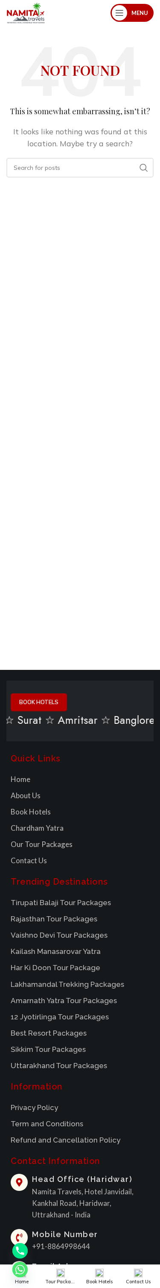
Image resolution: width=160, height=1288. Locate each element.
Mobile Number (65, 1234)
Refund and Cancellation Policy (65, 1140)
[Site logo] (25, 12)
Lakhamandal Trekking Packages (67, 984)
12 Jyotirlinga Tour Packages (60, 1017)
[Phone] (20, 1250)
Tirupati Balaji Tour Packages (61, 902)
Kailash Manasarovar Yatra (56, 951)
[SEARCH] (144, 168)
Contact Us (29, 860)
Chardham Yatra (37, 827)
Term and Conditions (47, 1123)
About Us (26, 795)
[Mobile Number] (19, 1237)
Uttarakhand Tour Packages (59, 1065)
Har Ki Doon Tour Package (55, 967)
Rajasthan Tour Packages (54, 919)
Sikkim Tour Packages (48, 1049)
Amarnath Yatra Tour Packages (64, 1000)
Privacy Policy (34, 1107)
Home (20, 779)
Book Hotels (31, 811)
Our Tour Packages (42, 844)
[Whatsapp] (20, 1269)
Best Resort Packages (49, 1033)
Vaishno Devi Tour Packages (59, 935)
